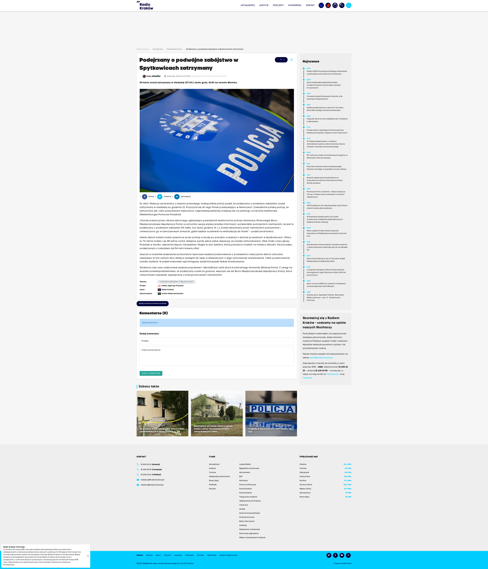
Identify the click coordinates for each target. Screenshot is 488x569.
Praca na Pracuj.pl (247, 485)
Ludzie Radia (245, 464)
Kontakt (310, 5)
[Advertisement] (244, 30)
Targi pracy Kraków (248, 497)
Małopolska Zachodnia (219, 477)
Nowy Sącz (214, 481)
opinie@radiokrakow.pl (321, 358)
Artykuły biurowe (246, 517)
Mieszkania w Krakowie (249, 529)
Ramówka (211, 555)
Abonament (244, 473)
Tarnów (212, 473)
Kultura (149, 555)
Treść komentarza (150, 350)
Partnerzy (243, 481)
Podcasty (278, 5)
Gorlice (212, 489)
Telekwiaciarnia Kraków (250, 501)
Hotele (242, 509)
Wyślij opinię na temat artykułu (152, 304)
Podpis (144, 341)
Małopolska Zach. (174, 49)
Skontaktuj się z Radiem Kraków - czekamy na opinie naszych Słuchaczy (324, 323)
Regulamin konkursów (249, 468)
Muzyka (167, 555)
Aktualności (248, 5)
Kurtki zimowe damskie (249, 513)
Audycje (263, 5)
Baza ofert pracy (247, 521)
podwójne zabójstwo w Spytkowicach (176, 282)
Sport (158, 555)
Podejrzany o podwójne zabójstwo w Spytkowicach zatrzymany (214, 49)
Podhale (213, 485)
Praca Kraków (245, 489)
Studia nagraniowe (228, 555)
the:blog (243, 525)
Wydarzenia (294, 5)
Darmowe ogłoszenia (249, 534)
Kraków (212, 468)
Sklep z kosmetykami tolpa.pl (252, 538)
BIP (240, 477)
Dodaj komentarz (151, 373)
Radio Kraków (143, 49)
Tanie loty (243, 505)
